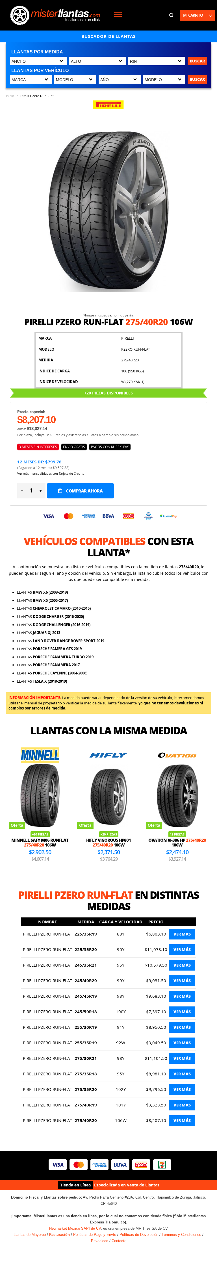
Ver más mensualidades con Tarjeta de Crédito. (51, 473)
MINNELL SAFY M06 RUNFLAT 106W (39, 842)
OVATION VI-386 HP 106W (177, 842)
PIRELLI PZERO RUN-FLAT (47, 934)
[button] (15, 875)
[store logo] (55, 15)
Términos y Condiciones (181, 1234)
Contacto (119, 1241)
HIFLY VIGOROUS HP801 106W (108, 842)
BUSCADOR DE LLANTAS (108, 36)
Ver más (181, 934)
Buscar (197, 61)
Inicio (10, 96)
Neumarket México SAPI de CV (75, 1228)
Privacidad (99, 1241)
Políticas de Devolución (139, 1234)
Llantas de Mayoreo (30, 1234)
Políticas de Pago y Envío (94, 1234)
